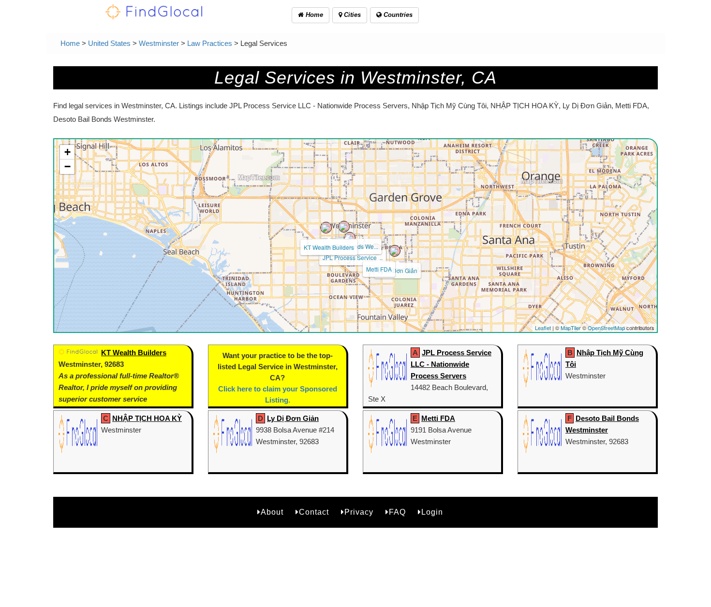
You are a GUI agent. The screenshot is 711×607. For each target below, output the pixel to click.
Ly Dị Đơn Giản (397, 270)
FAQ (397, 512)
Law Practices (209, 43)
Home (313, 14)
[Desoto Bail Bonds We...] (344, 226)
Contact (314, 512)
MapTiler (571, 328)
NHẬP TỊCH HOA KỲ (147, 418)
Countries (397, 14)
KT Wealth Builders (329, 247)
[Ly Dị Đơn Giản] (394, 251)
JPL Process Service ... (353, 257)
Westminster (159, 43)
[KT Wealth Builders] (326, 227)
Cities (351, 14)
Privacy (358, 512)
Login (432, 512)
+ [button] (67, 152)
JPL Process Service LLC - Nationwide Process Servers (451, 364)
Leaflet (543, 328)
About (272, 512)
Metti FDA (379, 269)
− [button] (67, 166)
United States (109, 43)
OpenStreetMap (606, 328)
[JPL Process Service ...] (350, 238)
